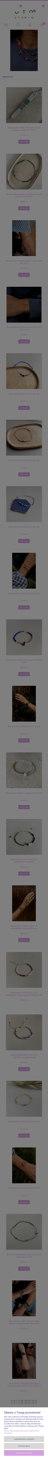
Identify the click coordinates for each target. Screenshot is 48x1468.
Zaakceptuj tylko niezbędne (24, 1439)
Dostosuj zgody (24, 1446)
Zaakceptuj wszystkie (24, 1453)
